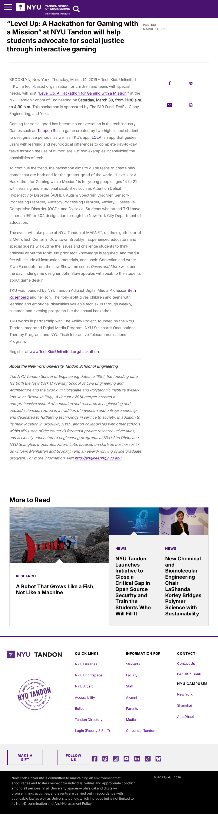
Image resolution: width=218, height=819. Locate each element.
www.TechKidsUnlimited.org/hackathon (64, 351)
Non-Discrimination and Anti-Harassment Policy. (54, 803)
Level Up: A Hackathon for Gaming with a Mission (82, 93)
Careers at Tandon (140, 730)
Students (133, 664)
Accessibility (85, 697)
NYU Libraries (86, 664)
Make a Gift (25, 757)
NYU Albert (84, 686)
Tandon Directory (89, 719)
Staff (129, 686)
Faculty (132, 675)
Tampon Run (48, 130)
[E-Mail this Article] (169, 105)
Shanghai (184, 705)
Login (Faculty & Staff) (92, 730)
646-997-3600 (189, 674)
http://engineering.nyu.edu (98, 458)
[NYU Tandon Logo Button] (40, 659)
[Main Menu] (8, 7)
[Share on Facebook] (169, 83)
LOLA (96, 137)
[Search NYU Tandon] (76, 9)
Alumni (131, 697)
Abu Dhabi (185, 716)
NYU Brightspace (88, 675)
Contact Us (186, 663)
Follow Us (73, 757)
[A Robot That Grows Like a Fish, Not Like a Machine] (59, 535)
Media (131, 719)
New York (185, 694)
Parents (132, 708)
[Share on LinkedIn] (191, 83)
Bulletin (80, 708)
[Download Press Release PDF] (191, 105)
